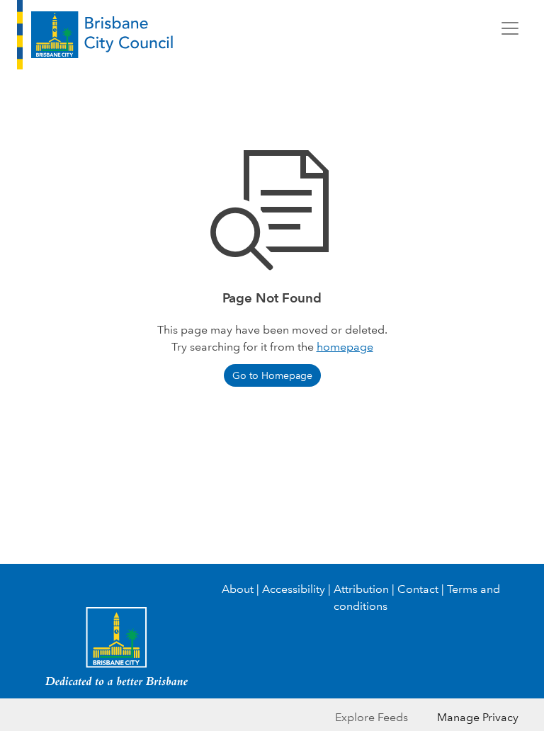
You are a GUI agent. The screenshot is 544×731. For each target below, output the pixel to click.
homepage (345, 346)
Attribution (361, 589)
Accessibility (293, 589)
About (238, 589)
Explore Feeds (371, 717)
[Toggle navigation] (510, 28)
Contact (417, 589)
